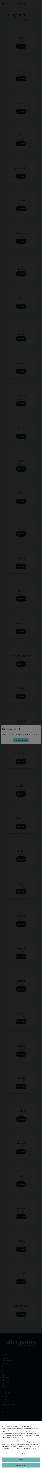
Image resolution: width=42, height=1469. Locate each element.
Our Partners (5, 1450)
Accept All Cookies (21, 1465)
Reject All (21, 1459)
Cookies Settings (21, 1453)
